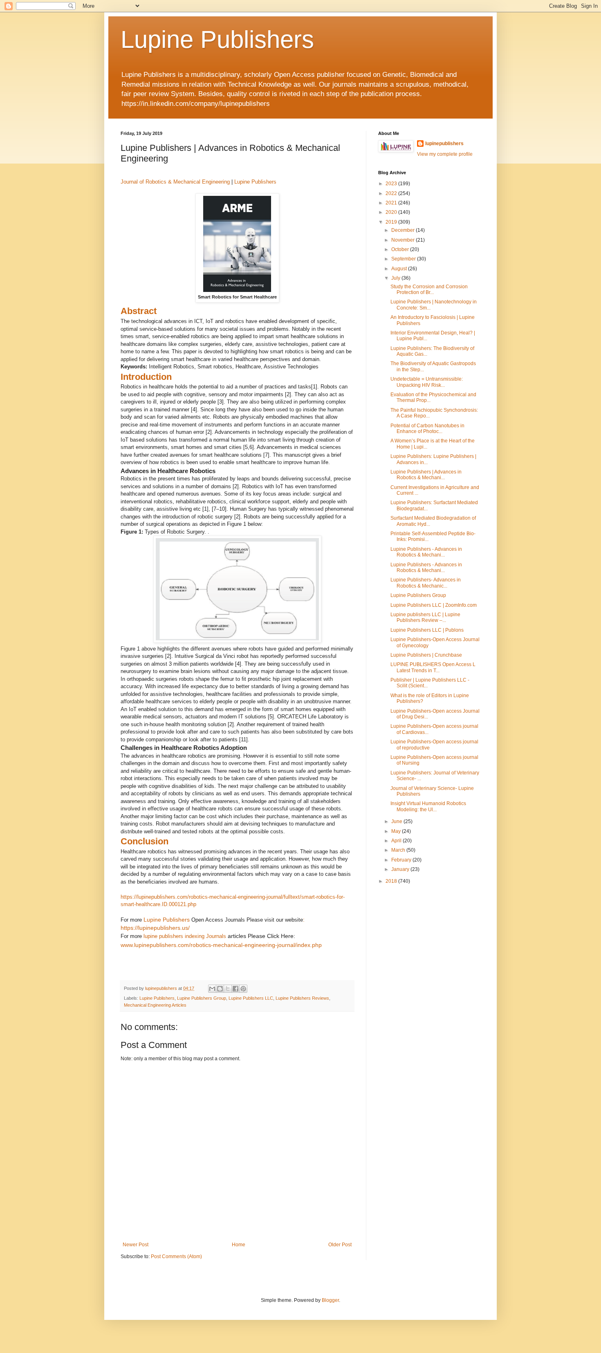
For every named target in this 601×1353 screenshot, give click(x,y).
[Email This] (212, 989)
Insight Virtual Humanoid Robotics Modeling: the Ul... (428, 806)
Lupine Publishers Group (201, 998)
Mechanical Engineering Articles (155, 1005)
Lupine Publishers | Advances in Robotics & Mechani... (426, 474)
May (396, 831)
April (397, 841)
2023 (392, 183)
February (402, 860)
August (399, 268)
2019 (392, 222)
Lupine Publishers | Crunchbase (426, 655)
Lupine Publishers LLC (251, 998)
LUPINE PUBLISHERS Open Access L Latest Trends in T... (432, 667)
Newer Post (135, 1245)
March (398, 850)
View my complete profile (445, 154)
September (404, 259)
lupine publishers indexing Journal (183, 936)
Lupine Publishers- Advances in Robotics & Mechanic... (425, 582)
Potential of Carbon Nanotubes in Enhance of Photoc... (427, 428)
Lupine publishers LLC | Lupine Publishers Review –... (425, 617)
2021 (392, 203)
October (400, 249)
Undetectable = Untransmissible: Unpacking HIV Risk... (426, 382)
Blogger (330, 1300)
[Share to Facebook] (235, 989)
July (396, 278)
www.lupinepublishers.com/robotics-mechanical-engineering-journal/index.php (221, 945)
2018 (392, 881)
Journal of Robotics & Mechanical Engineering (175, 182)
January (400, 869)
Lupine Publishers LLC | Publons (427, 630)
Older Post (340, 1245)
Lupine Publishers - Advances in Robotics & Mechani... (426, 552)
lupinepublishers (444, 143)
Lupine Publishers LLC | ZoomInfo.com (433, 605)
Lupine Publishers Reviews (302, 998)
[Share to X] (228, 989)
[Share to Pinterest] (243, 989)
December (403, 230)
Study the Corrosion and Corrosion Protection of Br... (429, 289)
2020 (392, 212)
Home (238, 1245)
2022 (392, 193)
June (397, 821)
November (403, 240)
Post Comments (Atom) (176, 1256)
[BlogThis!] (220, 989)
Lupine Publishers (217, 39)
